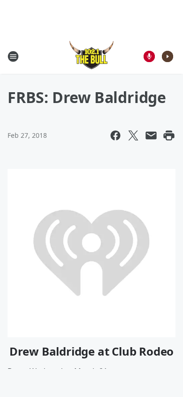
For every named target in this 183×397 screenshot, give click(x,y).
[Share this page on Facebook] (115, 135)
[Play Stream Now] (167, 56)
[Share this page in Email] (151, 135)
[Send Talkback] (149, 56)
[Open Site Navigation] (13, 56)
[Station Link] (91, 56)
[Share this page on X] (133, 135)
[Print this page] (168, 135)
